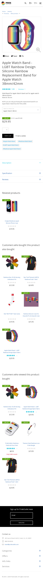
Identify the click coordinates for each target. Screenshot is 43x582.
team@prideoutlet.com (12, 544)
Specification (7, 173)
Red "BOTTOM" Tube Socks (12, 314)
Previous (6, 13)
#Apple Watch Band (9, 141)
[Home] (6, 3)
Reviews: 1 (21, 89)
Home (4, 11)
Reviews (5, 179)
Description (6, 163)
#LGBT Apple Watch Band (10, 145)
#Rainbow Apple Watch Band (11, 149)
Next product (14, 13)
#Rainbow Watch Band (25, 141)
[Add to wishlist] (4, 215)
